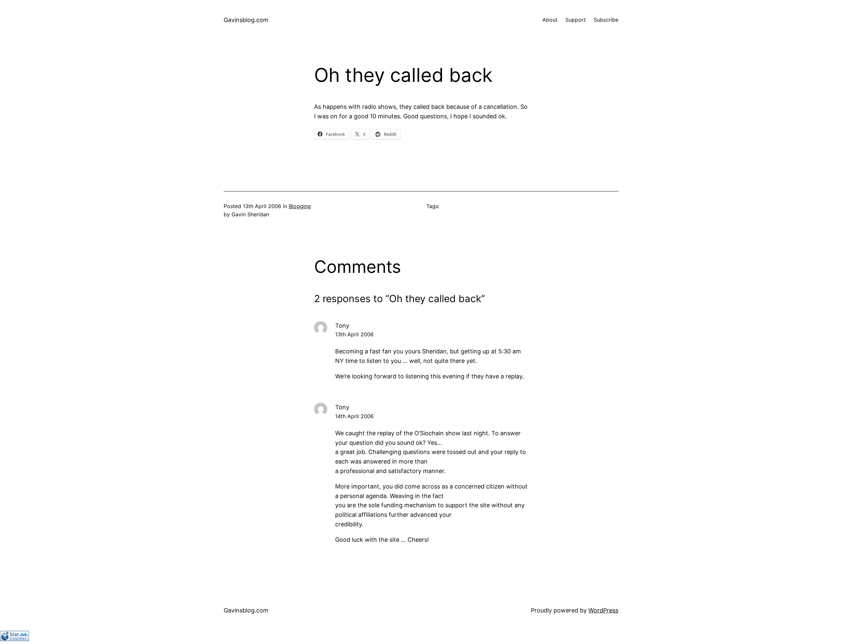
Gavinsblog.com (246, 19)
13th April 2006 (354, 334)
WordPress (603, 610)
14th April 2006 (354, 416)
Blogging (300, 206)
